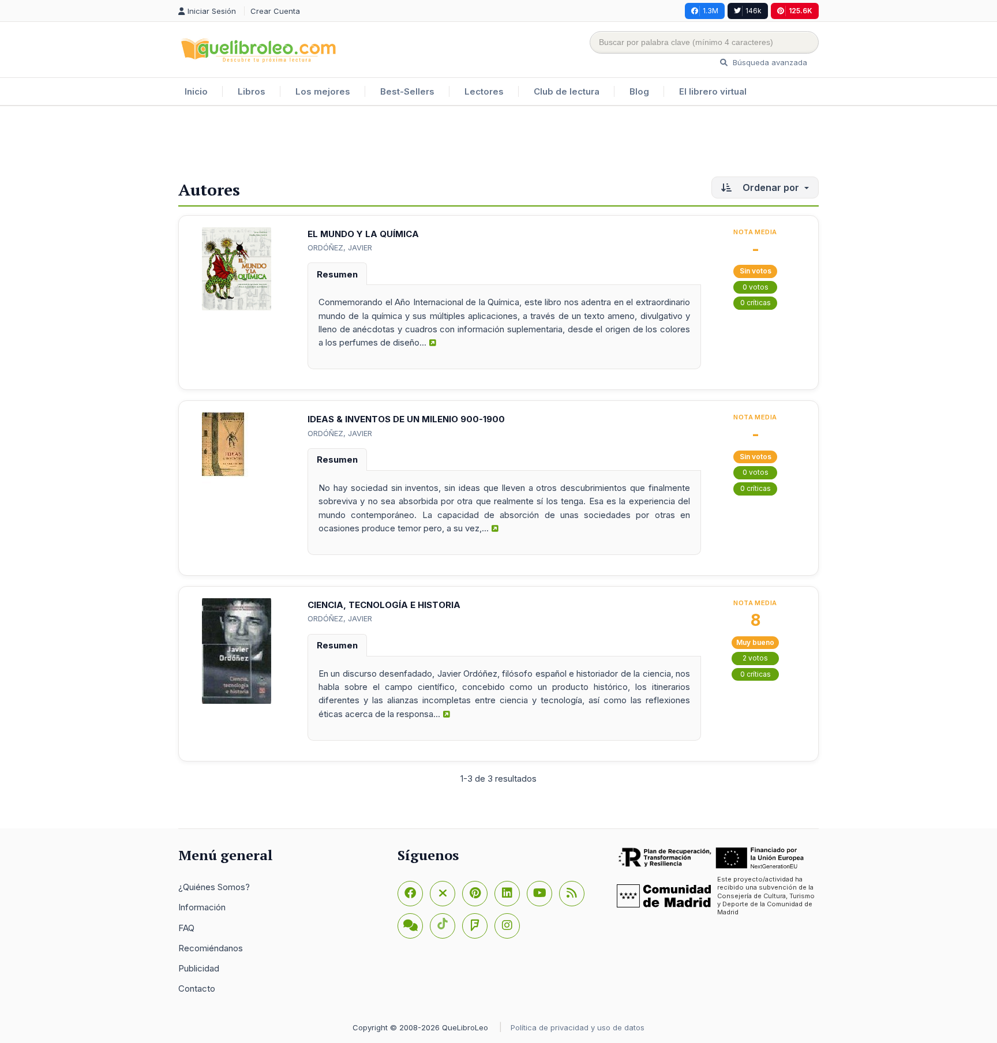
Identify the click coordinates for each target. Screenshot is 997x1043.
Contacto (196, 988)
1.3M (710, 10)
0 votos (756, 287)
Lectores (484, 91)
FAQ (186, 927)
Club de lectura (566, 91)
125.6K (800, 10)
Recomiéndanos (210, 948)
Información (202, 907)
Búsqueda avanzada (768, 62)
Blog (639, 91)
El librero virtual (713, 91)
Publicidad (198, 968)
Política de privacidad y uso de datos (577, 1027)
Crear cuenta (275, 11)
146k (753, 10)
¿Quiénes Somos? (214, 886)
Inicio (196, 91)
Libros (251, 91)
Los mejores (322, 91)
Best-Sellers (407, 91)
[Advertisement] (498, 144)
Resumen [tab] (337, 274)
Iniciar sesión (213, 11)
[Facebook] (410, 893)
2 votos (755, 658)
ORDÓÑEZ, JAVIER (340, 247)
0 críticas (755, 302)
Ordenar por (770, 187)
